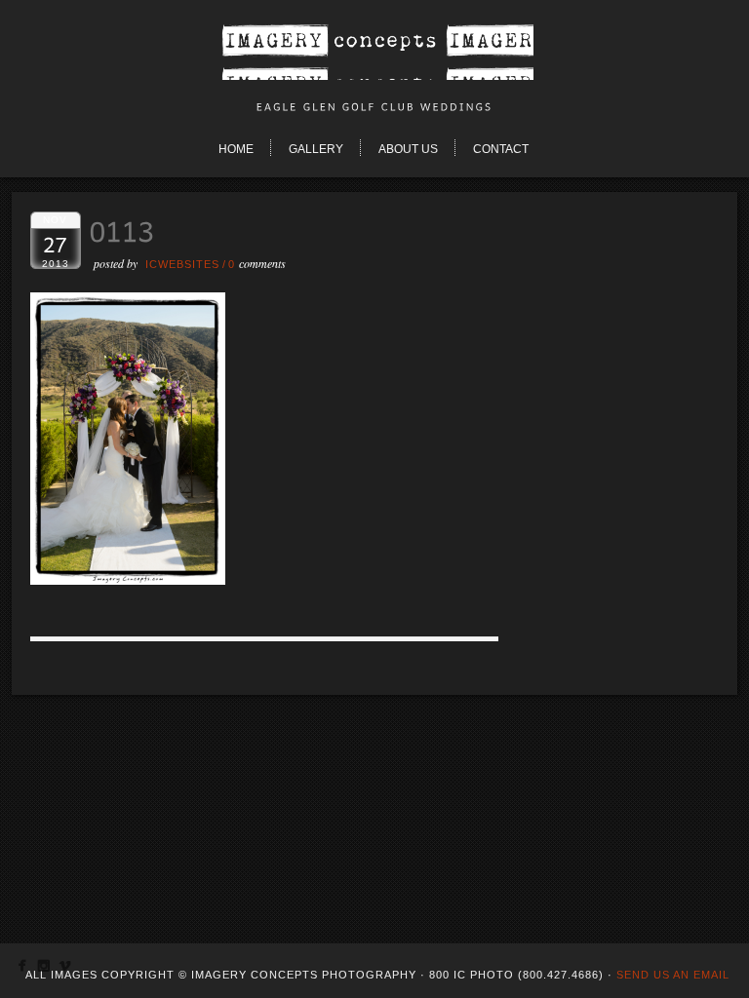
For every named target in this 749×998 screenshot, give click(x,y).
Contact (501, 149)
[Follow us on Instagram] (43, 969)
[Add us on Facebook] (22, 969)
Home (236, 149)
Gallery (316, 149)
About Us (408, 149)
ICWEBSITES (182, 264)
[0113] (127, 579)
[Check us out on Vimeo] (65, 969)
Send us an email (672, 974)
